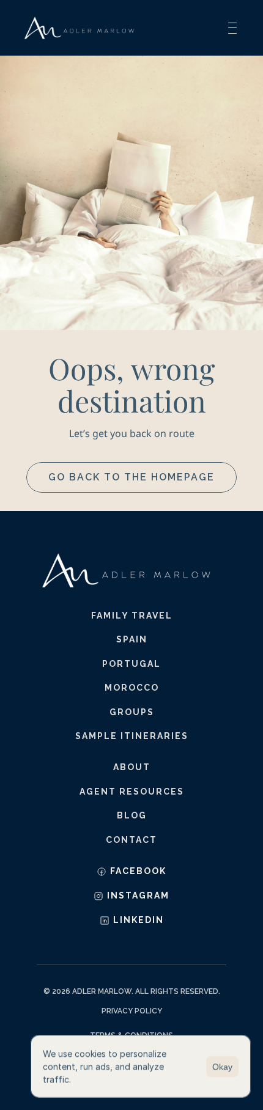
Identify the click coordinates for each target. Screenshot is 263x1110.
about (131, 767)
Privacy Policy (132, 1011)
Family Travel (131, 615)
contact (131, 840)
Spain (131, 639)
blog (132, 815)
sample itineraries (131, 736)
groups (131, 712)
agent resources (132, 791)
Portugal (131, 664)
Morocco (132, 688)
